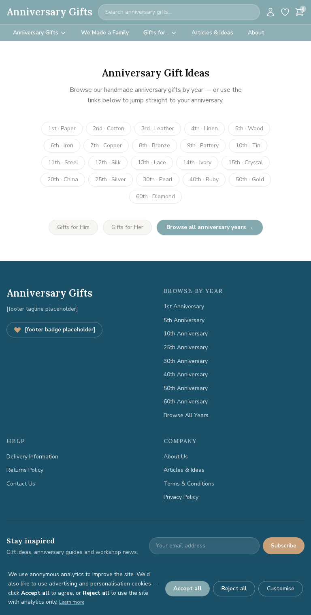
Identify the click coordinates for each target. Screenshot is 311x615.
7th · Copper (106, 145)
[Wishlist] (285, 12)
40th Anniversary (186, 374)
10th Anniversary (186, 333)
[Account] (270, 12)
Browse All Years (186, 415)
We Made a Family (105, 32)
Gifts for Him (73, 227)
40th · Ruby (204, 179)
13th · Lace (152, 162)
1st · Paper (62, 128)
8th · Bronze (154, 145)
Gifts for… (156, 32)
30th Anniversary (186, 361)
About (256, 32)
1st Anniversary (184, 306)
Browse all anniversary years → (209, 227)
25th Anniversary (186, 347)
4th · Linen (204, 128)
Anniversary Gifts (49, 12)
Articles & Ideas (212, 32)
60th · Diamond (155, 196)
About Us (176, 456)
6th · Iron (62, 145)
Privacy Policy (181, 497)
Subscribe (283, 545)
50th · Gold (250, 179)
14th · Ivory (197, 162)
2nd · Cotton (108, 128)
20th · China (62, 179)
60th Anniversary (186, 401)
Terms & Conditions (189, 484)
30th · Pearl (158, 179)
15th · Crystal (245, 162)
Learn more (71, 602)
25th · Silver (110, 179)
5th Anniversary (184, 320)
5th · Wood (249, 128)
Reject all (234, 588)
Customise (280, 588)
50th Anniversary (186, 388)
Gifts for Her (127, 227)
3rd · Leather (157, 128)
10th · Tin (248, 145)
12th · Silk (108, 162)
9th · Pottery (203, 145)
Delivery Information (32, 456)
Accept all (187, 588)
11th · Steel (63, 162)
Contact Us (20, 484)
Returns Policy (24, 470)
